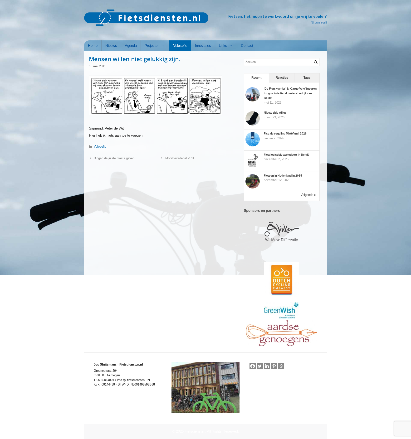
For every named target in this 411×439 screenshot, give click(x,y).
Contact (247, 45)
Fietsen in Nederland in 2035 (283, 175)
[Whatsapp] (281, 366)
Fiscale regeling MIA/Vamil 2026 (285, 133)
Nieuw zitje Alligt (275, 112)
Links (223, 45)
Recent (256, 77)
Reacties (282, 77)
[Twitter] (260, 366)
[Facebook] (253, 366)
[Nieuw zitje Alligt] (252, 124)
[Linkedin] (267, 366)
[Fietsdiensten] (146, 18)
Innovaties (203, 45)
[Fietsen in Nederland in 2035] (252, 187)
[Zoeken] (314, 61)
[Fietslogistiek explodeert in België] (252, 166)
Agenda (131, 45)
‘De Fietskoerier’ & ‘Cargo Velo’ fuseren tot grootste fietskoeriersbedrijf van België (290, 93)
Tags (306, 77)
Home (93, 45)
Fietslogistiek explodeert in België (286, 154)
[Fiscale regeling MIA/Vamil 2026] (252, 145)
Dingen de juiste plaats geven (114, 158)
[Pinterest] (274, 366)
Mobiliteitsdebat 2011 (179, 158)
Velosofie (180, 45)
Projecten (152, 45)
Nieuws (111, 45)
